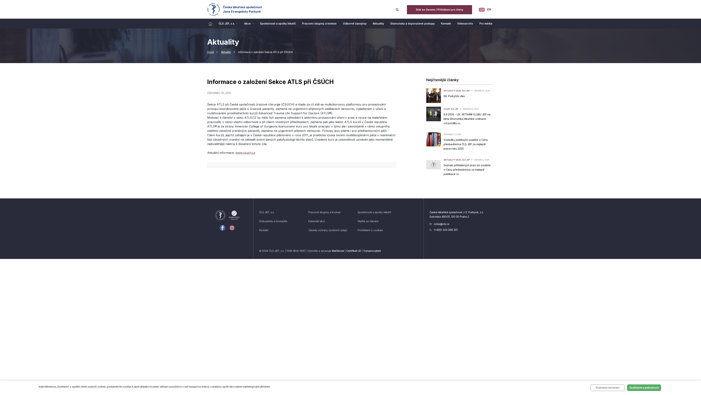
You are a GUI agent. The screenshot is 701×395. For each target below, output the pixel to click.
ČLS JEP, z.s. (266, 212)
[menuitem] (210, 24)
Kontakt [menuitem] (446, 23)
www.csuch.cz (245, 153)
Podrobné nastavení (607, 387)
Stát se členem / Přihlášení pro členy (439, 9)
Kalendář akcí (316, 221)
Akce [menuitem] (247, 23)
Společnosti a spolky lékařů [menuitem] (278, 23)
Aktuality (226, 52)
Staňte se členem (368, 221)
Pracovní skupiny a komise (324, 212)
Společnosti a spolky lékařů (374, 212)
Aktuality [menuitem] (378, 23)
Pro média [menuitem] (485, 23)
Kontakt (263, 230)
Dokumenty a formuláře (273, 221)
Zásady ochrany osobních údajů (327, 230)
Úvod (210, 52)
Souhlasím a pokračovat (644, 387)
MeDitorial (338, 250)
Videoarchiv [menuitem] (465, 23)
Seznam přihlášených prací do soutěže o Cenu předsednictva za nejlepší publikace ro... (467, 170)
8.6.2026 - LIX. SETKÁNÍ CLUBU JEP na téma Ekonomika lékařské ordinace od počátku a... (467, 119)
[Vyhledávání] (397, 9)
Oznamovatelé (372, 250)
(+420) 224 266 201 (445, 229)
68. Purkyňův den (454, 96)
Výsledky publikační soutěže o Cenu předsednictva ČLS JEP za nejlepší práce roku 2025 (466, 144)
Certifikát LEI (353, 250)
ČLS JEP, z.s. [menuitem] (227, 23)
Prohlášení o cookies (370, 230)
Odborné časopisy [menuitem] (355, 23)
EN (489, 9)
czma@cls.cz (441, 223)
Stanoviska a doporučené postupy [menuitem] (412, 23)
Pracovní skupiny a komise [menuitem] (319, 23)
